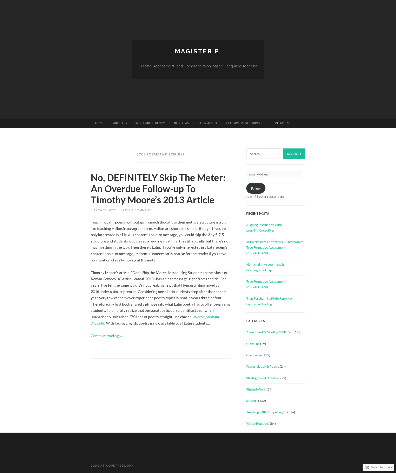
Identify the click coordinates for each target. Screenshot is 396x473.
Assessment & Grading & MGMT (269, 332)
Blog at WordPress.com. (112, 465)
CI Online (252, 344)
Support (252, 400)
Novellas (181, 123)
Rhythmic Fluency (150, 123)
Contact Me (281, 123)
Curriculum (254, 355)
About (118, 123)
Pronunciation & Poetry (262, 366)
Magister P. (198, 51)
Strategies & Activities (262, 378)
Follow (255, 188)
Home (99, 123)
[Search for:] (275, 153)
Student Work (256, 389)
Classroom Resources (244, 123)
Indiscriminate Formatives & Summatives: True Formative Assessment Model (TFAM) (275, 247)
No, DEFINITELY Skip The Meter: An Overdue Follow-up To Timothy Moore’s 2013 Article (158, 188)
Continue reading (107, 335)
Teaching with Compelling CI (266, 412)
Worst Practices (257, 423)
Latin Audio (207, 123)
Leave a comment (136, 210)
